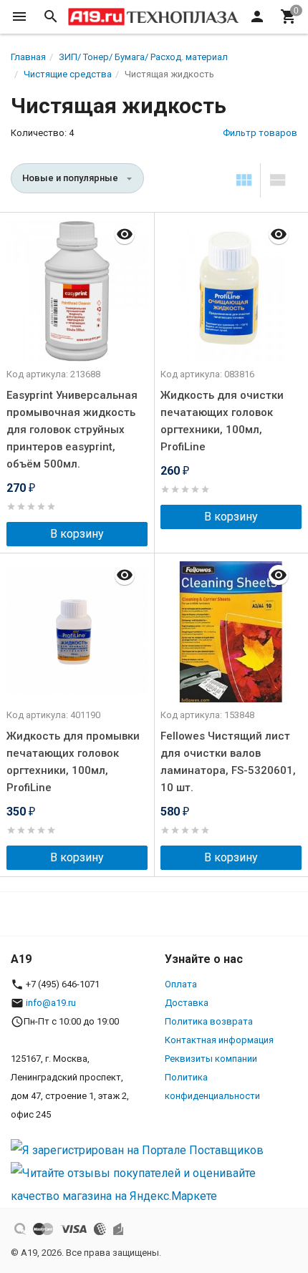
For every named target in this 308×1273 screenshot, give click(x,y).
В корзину (77, 534)
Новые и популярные (70, 178)
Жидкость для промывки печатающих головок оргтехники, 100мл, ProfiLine (73, 762)
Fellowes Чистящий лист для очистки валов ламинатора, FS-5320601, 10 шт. (228, 762)
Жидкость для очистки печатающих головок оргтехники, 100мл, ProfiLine (222, 421)
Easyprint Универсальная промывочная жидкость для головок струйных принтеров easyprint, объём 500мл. (72, 429)
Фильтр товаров (260, 132)
